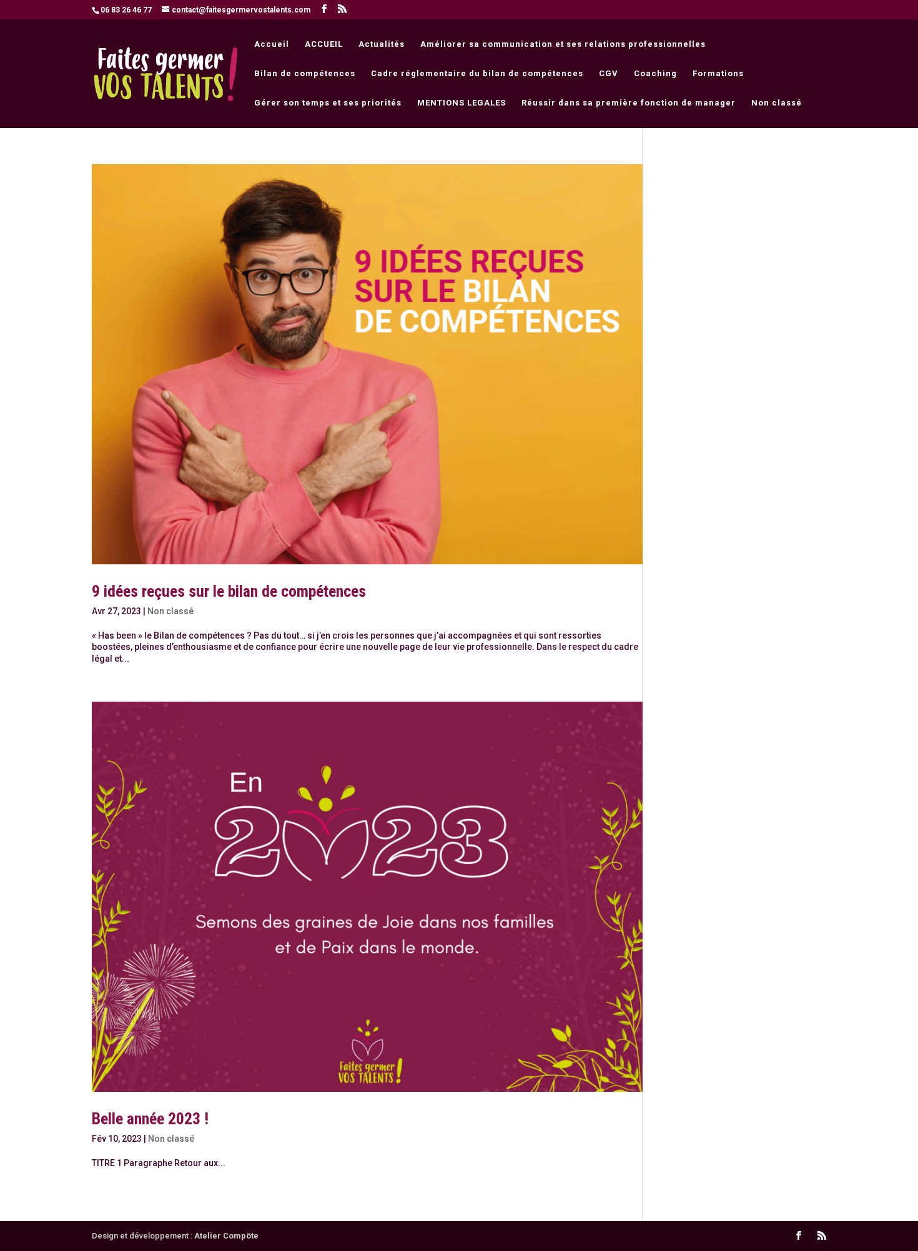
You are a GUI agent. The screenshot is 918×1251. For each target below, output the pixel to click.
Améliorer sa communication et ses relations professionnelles (563, 44)
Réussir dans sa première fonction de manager (628, 103)
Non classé (776, 103)
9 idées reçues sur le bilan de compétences (229, 591)
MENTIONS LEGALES (461, 103)
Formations (718, 73)
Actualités (381, 44)
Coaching (655, 73)
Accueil (271, 44)
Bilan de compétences (304, 73)
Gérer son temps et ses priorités (328, 103)
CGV (608, 73)
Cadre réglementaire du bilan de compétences (477, 73)
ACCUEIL (324, 44)
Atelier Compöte (226, 1235)
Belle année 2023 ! (150, 1118)
